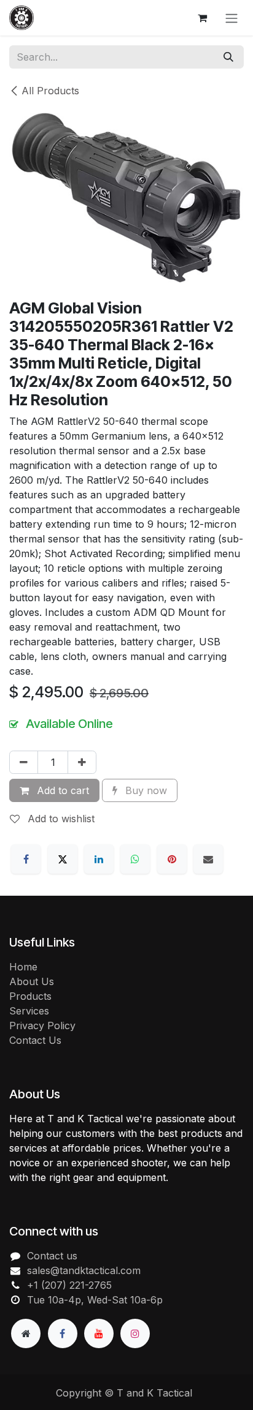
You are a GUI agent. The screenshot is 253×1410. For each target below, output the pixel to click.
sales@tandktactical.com (84, 1270)
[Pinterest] (172, 859)
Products (30, 996)
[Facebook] (26, 859)
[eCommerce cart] (202, 18)
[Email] (208, 859)
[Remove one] (23, 762)
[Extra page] (26, 1333)
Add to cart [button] (61, 790)
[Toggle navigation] (231, 18)
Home (23, 967)
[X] (62, 859)
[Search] (228, 57)
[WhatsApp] (135, 859)
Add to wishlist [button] (60, 818)
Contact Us (35, 1040)
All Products (50, 90)
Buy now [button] (144, 790)
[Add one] (82, 762)
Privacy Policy (42, 1025)
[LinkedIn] (99, 859)
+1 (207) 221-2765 (69, 1285)
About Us (31, 981)
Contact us (52, 1256)
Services (29, 1011)
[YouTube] (99, 1333)
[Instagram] (135, 1333)
